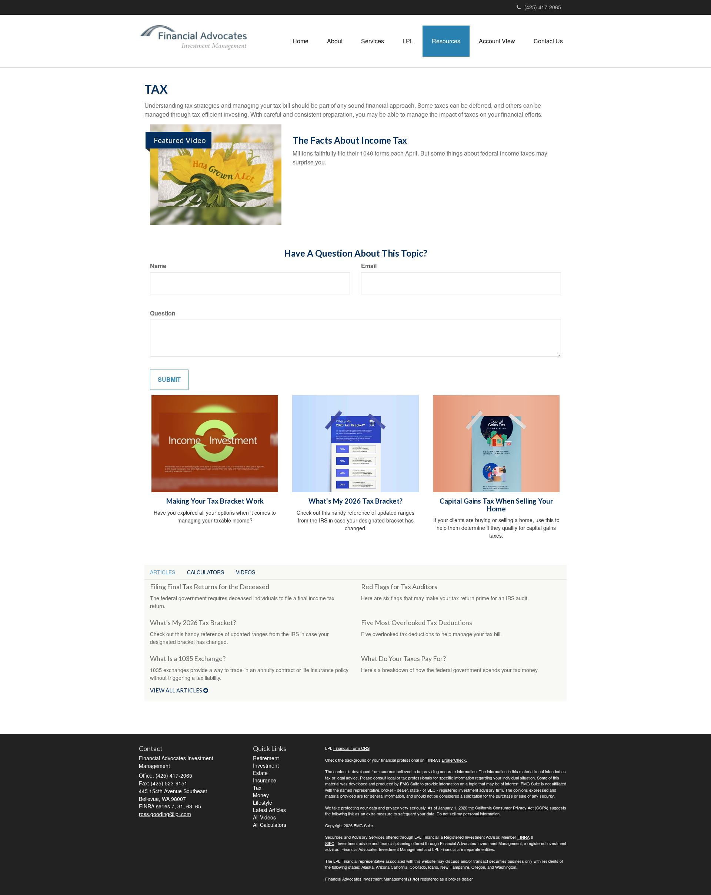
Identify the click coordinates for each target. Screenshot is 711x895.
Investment (266, 765)
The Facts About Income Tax (350, 140)
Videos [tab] (245, 572)
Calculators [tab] (205, 572)
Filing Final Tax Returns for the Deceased (209, 586)
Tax (257, 787)
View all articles (176, 690)
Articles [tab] (162, 572)
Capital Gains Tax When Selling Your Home (496, 505)
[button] (335, 41)
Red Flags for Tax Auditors (399, 586)
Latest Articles (269, 810)
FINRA (523, 837)
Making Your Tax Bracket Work (215, 501)
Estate (260, 773)
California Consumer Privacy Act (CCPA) (511, 808)
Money (261, 795)
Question (163, 313)
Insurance (264, 780)
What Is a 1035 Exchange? (188, 658)
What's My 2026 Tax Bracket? (355, 501)
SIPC (329, 843)
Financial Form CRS (351, 748)
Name (158, 266)
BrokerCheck (454, 760)
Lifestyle (262, 802)
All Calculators (269, 824)
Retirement (266, 758)
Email (369, 266)
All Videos (264, 817)
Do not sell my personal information (468, 813)
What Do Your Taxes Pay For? (403, 658)
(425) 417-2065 (542, 7)
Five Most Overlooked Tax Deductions (416, 622)
